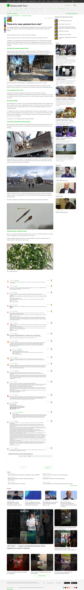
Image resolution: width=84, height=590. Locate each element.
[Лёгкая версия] (72, 1)
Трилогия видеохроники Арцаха (65, 20)
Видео (48, 1)
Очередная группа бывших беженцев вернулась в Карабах (64, 138)
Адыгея (16, 8)
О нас (44, 582)
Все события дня (73, 485)
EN (76, 1)
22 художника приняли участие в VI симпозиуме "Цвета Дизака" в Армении (64, 119)
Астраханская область (32, 8)
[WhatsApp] (5, 22)
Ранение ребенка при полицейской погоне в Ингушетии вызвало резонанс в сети (50, 503)
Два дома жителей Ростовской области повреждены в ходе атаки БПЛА (23, 474)
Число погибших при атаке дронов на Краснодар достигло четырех (58, 483)
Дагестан (50, 8)
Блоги (43, 1)
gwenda (16, 448)
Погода (61, 1)
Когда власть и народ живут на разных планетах (18, 121)
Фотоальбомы (55, 1)
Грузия (47, 8)
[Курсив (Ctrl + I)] (22, 456)
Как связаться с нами (50, 582)
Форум (39, 1)
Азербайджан (21, 8)
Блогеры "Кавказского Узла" (15, 15)
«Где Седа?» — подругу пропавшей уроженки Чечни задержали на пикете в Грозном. (26, 547)
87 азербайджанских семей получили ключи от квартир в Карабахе (65, 78)
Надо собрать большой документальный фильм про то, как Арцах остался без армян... (68, 27)
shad (15, 381)
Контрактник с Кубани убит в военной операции (54, 478)
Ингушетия (55, 8)
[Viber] (5, 24)
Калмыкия (67, 8)
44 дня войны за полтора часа (65, 24)
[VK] (5, 18)
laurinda (16, 402)
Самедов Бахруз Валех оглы (62, 180)
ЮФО (14, 11)
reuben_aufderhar (20, 412)
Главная (8, 15)
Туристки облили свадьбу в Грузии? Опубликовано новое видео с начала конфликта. (65, 549)
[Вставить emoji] (30, 456)
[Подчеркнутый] (24, 456)
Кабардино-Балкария (61, 8)
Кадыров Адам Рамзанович (62, 212)
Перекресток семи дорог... (64, 31)
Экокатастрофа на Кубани (72, 13)
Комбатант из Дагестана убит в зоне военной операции (55, 474)
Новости (9, 1)
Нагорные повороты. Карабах (26, 15)
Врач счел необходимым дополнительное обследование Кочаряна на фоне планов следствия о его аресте (69, 504)
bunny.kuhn (16, 280)
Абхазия (8, 8)
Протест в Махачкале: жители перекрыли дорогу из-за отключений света (65, 528)
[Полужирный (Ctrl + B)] (20, 456)
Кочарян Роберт (59, 196)
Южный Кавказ (9, 11)
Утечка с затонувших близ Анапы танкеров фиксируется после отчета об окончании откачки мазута (33, 503)
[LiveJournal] (5, 30)
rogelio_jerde (19, 349)
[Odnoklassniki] (5, 28)
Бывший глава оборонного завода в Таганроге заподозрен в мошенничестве (21, 479)
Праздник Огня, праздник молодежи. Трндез (17, 48)
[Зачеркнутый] (27, 456)
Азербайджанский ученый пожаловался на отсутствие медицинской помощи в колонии (14, 503)
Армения (25, 8)
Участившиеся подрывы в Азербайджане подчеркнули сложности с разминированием (65, 98)
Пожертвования (58, 582)
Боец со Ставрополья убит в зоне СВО (16, 483)
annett (16, 333)
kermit (16, 292)
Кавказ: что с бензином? (12, 13)
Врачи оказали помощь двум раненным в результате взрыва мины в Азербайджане (65, 156)
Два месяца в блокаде (12, 100)
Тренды (18, 1)
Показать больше (42, 575)
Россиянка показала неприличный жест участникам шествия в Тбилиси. (63, 572)
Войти (75, 5)
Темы (14, 1)
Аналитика (24, 1)
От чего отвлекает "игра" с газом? (15, 90)
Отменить (48, 467)
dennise (16, 357)
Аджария (12, 8)
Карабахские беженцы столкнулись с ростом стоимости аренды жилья (65, 57)
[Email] (5, 32)
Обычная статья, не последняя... (65, 34)
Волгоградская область (40, 8)
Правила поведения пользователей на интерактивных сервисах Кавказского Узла (31, 587)
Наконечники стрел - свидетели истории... (17, 231)
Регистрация (23, 467)
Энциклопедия (32, 1)
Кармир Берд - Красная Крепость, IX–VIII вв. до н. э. (68, 38)
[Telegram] (5, 20)
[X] (5, 26)
